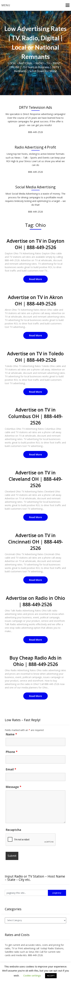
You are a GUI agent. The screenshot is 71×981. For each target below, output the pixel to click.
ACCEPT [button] (51, 975)
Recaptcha (13, 830)
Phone (12, 752)
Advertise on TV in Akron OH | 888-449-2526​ (35, 300)
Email (11, 769)
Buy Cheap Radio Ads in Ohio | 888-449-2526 (35, 661)
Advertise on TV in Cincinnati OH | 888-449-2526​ (35, 541)
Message (13, 787)
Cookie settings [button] (32, 975)
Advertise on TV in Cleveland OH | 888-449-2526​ (35, 478)
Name (11, 734)
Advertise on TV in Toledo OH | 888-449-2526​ (35, 356)
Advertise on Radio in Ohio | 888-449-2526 (35, 601)
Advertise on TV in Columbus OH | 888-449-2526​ (35, 416)
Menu (5, 5)
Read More (35, 279)
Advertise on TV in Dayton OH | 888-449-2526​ (35, 244)
